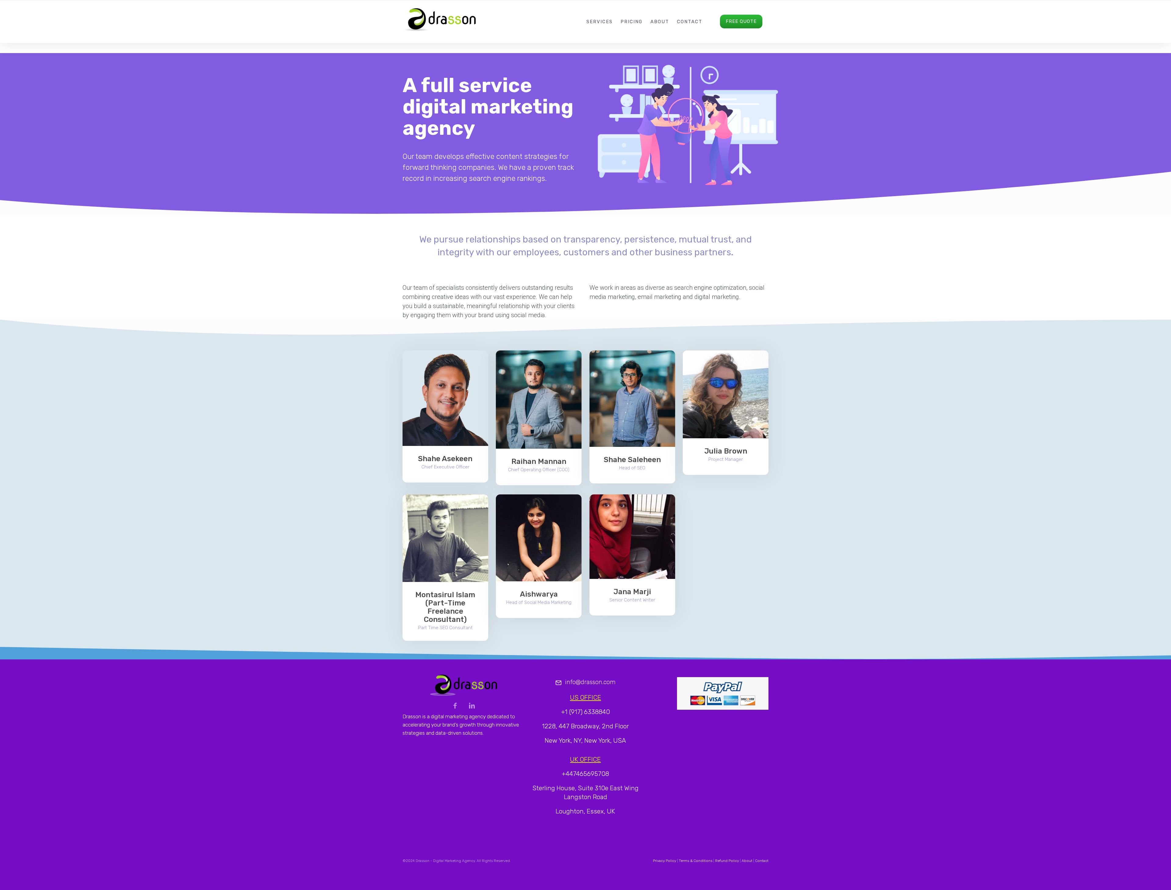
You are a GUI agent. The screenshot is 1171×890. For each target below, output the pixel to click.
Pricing (632, 21)
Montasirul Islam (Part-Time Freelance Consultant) (445, 607)
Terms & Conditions (695, 861)
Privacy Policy (664, 861)
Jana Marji (632, 592)
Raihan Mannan (538, 462)
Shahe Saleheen (632, 460)
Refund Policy (727, 861)
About (659, 21)
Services (599, 21)
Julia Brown (725, 451)
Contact (689, 21)
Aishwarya (539, 594)
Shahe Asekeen (445, 459)
